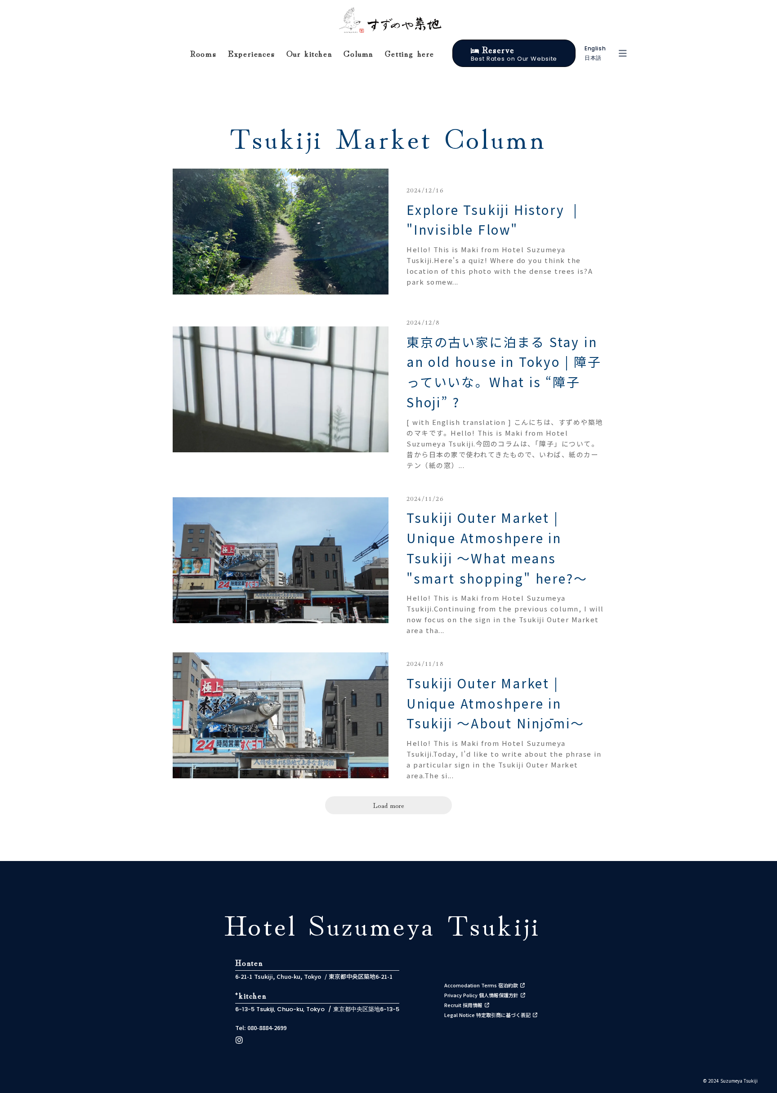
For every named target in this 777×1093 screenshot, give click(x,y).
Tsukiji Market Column (388, 136)
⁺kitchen (251, 995)
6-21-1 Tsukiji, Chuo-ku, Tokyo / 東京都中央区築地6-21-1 (314, 976)
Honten (249, 962)
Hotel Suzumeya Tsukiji (382, 923)
